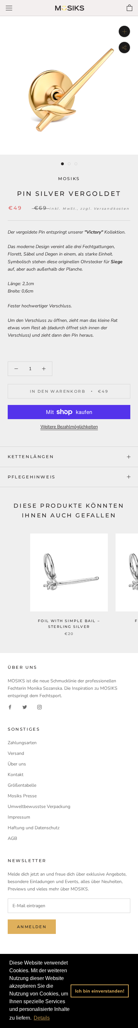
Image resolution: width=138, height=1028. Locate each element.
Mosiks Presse (22, 796)
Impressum (19, 817)
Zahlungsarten (22, 743)
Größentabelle (22, 785)
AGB (12, 838)
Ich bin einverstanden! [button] (100, 991)
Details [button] (42, 1018)
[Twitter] (24, 706)
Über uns (17, 764)
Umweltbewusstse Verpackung (39, 806)
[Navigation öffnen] (9, 8)
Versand (16, 753)
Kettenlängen (31, 456)
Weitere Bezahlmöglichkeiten (69, 427)
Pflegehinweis (32, 476)
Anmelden (32, 926)
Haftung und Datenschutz (33, 828)
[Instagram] (39, 706)
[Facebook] (10, 706)
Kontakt (15, 775)
